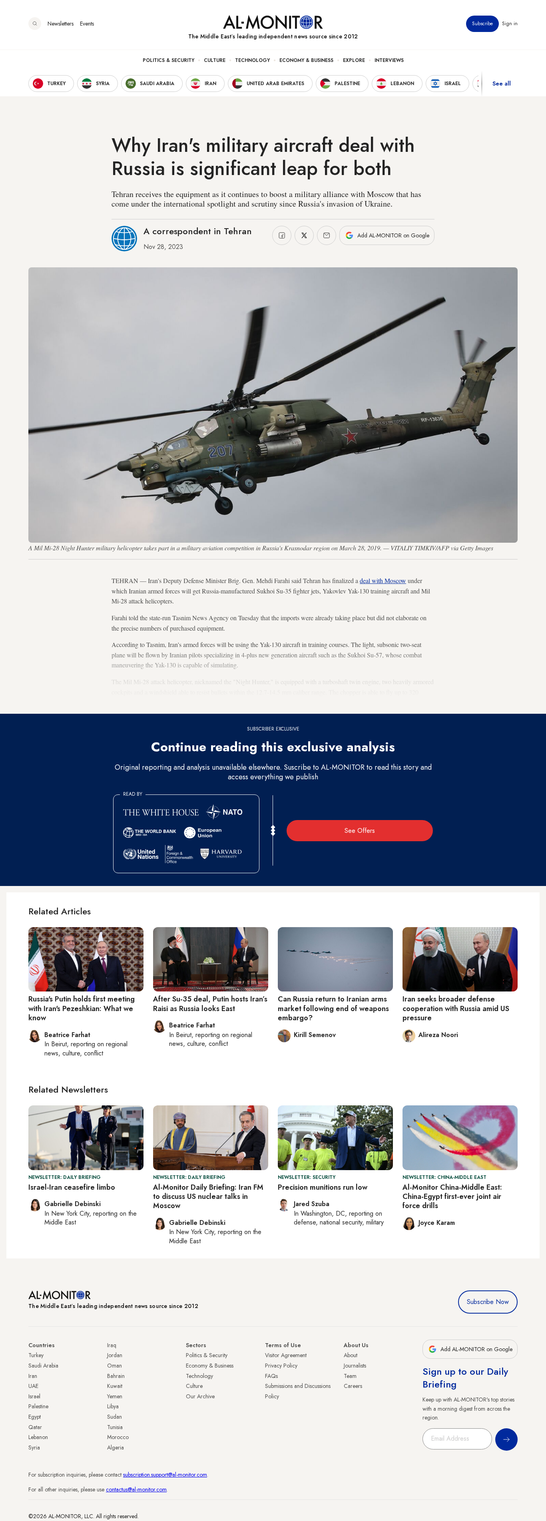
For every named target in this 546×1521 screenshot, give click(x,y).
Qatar (35, 1427)
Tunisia (115, 1427)
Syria (34, 1447)
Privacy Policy (281, 1366)
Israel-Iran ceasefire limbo (71, 1187)
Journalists (355, 1366)
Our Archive (200, 1396)
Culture (214, 60)
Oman (114, 1366)
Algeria (115, 1447)
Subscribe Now (488, 1301)
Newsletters (61, 24)
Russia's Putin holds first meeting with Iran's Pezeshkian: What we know (81, 1008)
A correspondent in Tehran (197, 231)
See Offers (360, 830)
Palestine (38, 1406)
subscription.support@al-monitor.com (165, 1475)
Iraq (111, 1345)
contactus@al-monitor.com (136, 1489)
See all (501, 84)
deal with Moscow (383, 580)
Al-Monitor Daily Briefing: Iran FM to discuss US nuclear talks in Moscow (208, 1196)
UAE (33, 1386)
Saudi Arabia (43, 1366)
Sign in (510, 23)
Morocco (118, 1437)
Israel (34, 1396)
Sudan (114, 1417)
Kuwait (114, 1386)
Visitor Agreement (286, 1355)
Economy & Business (306, 60)
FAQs (271, 1376)
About (350, 1355)
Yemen (114, 1396)
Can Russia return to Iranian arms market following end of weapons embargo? (333, 1008)
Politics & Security (168, 60)
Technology (252, 60)
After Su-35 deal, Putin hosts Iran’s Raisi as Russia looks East (210, 1003)
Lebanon (38, 1437)
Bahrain (116, 1376)
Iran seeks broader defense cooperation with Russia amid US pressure (456, 1008)
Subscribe (482, 23)
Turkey (36, 1355)
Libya (113, 1406)
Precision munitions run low (322, 1187)
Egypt (34, 1417)
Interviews (389, 60)
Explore (354, 60)
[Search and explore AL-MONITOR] (34, 23)
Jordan (114, 1355)
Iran (32, 1376)
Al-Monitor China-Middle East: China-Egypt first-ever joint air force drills (452, 1196)
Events (87, 24)
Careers (353, 1386)
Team (350, 1376)
